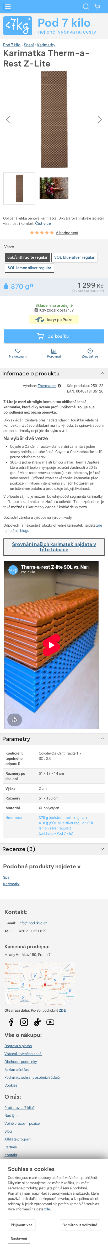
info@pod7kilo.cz (33, 923)
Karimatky (11, 884)
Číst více (43, 223)
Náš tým (11, 1115)
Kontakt (10, 1155)
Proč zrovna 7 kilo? (19, 1108)
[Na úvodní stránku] (54, 26)
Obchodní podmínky (20, 1061)
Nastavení (19, 1238)
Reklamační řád (16, 1069)
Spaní (7, 877)
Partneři (10, 1147)
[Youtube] (11, 1020)
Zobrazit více (32, 285)
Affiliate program (17, 1139)
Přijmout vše (22, 1225)
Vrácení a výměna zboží (23, 1054)
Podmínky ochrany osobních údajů (32, 1077)
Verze (9, 246)
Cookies (10, 1085)
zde (47, 1209)
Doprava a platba (18, 1046)
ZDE (62, 1010)
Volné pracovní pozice (22, 1123)
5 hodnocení (67, 233)
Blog (8, 1131)
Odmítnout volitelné (79, 1225)
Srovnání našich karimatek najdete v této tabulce (54, 547)
